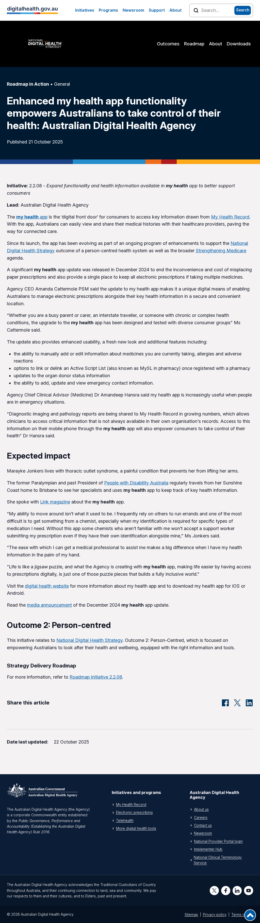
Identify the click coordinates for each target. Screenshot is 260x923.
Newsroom (133, 10)
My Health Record (230, 217)
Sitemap (191, 914)
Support (157, 10)
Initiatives (84, 10)
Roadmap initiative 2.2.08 (96, 677)
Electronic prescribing (134, 812)
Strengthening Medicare (221, 250)
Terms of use (242, 914)
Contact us (203, 825)
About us (201, 809)
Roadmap (194, 43)
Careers (200, 817)
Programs (108, 10)
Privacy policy (214, 914)
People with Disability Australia (136, 482)
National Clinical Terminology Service (218, 860)
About (175, 10)
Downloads (239, 43)
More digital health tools (136, 828)
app (31, 217)
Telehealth (125, 820)
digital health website (47, 586)
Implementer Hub (208, 849)
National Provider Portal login (218, 841)
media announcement (49, 605)
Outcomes (168, 43)
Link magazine (55, 501)
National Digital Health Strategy (89, 640)
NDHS (44, 43)
